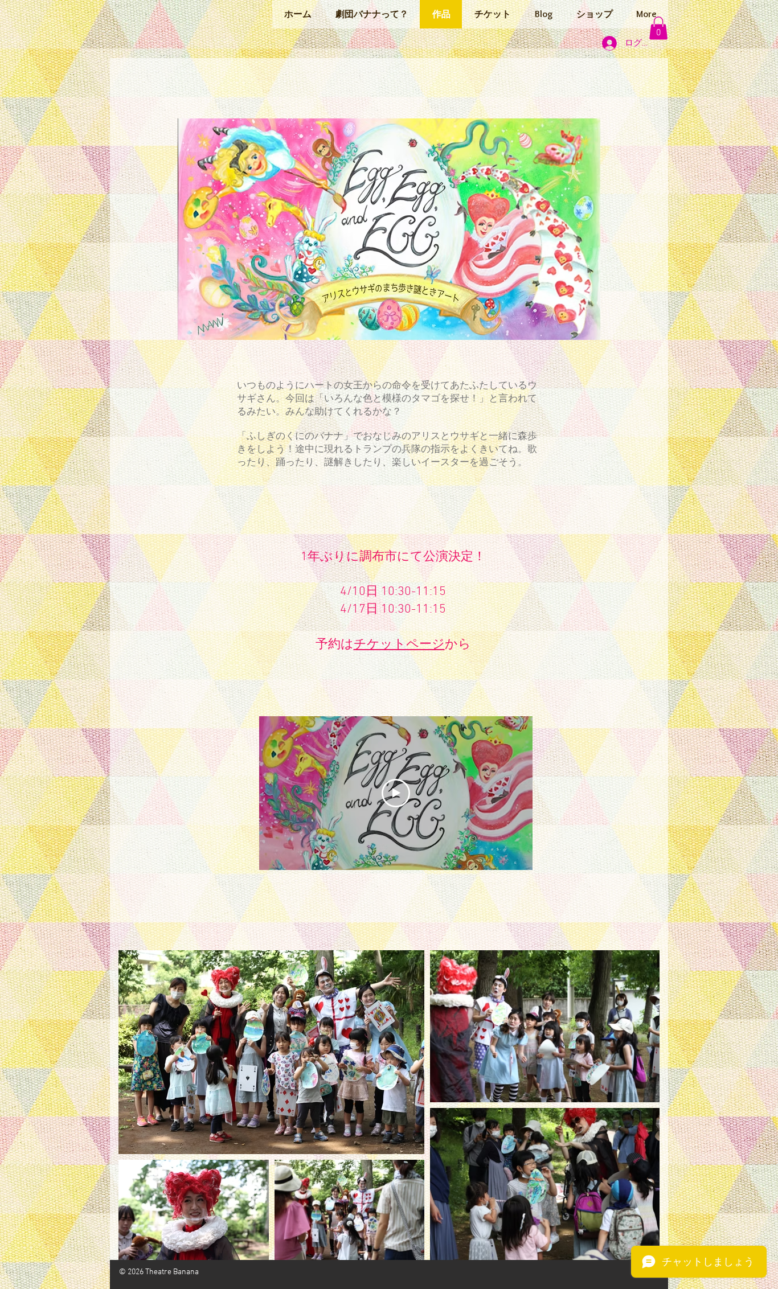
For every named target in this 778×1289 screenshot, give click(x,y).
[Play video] (396, 793)
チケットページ (399, 644)
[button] (658, 28)
